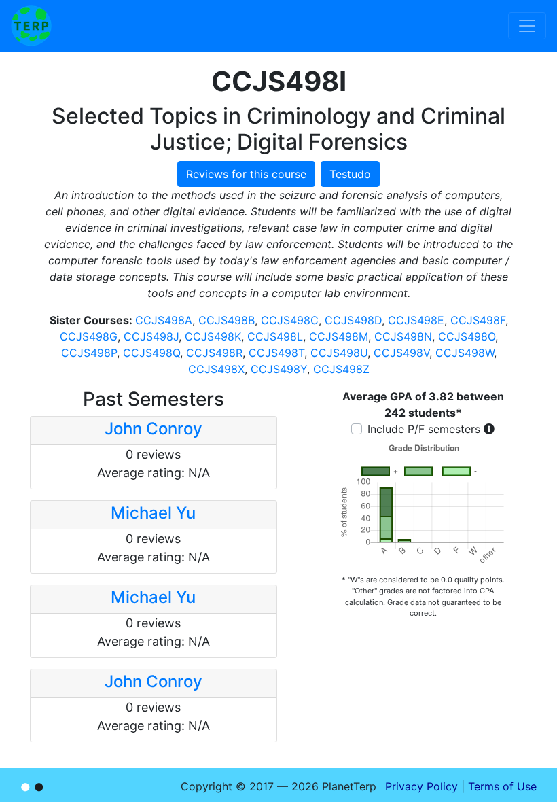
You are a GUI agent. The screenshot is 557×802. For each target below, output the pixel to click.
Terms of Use (502, 786)
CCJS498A (163, 320)
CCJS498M (338, 336)
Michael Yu (153, 513)
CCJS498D (353, 320)
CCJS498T (276, 353)
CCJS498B (226, 320)
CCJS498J (151, 336)
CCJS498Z (341, 369)
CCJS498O (466, 336)
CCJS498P (89, 353)
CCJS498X (216, 369)
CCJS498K (213, 336)
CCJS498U (338, 353)
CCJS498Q (151, 353)
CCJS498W (464, 353)
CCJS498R (214, 353)
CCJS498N (403, 336)
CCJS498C (290, 320)
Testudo (350, 174)
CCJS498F (477, 320)
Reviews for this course (246, 174)
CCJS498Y (279, 369)
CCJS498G (89, 336)
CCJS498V (401, 353)
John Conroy (153, 428)
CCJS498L (275, 336)
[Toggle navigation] (527, 25)
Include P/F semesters (423, 429)
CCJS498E (416, 320)
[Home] (31, 25)
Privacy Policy (421, 786)
